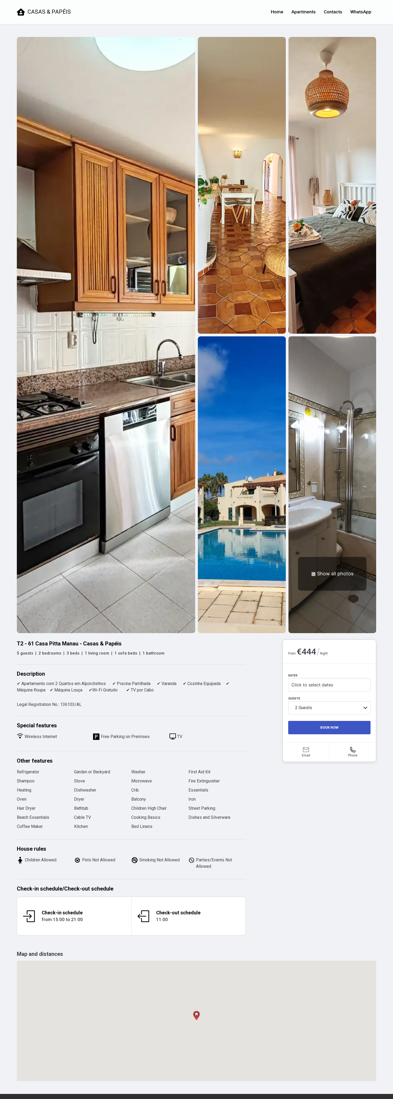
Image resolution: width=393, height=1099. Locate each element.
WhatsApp (360, 11)
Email (306, 755)
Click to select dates (312, 684)
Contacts (333, 11)
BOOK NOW (329, 727)
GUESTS (294, 698)
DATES (293, 675)
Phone (352, 755)
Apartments (303, 11)
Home (277, 11)
